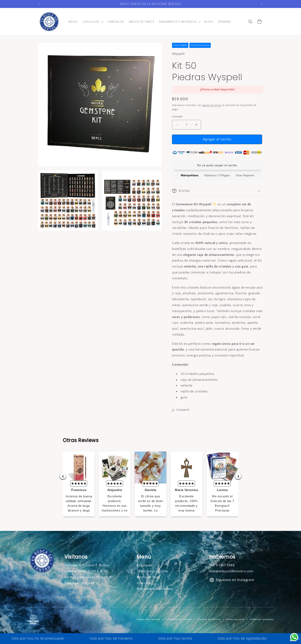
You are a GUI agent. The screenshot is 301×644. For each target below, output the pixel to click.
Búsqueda (144, 565)
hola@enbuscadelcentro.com (231, 571)
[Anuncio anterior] (39, 4)
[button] (92, 21)
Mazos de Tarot (148, 577)
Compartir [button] (183, 409)
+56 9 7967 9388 (222, 565)
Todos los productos (152, 571)
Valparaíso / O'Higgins (217, 175)
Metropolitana (189, 175)
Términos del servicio (209, 619)
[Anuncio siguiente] (261, 4)
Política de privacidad (148, 619)
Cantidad (177, 116)
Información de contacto (178, 619)
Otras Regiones (245, 175)
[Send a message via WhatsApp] (294, 637)
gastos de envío (212, 105)
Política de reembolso (261, 619)
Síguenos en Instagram (235, 580)
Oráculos (144, 583)
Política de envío (235, 619)
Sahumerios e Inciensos (155, 589)
